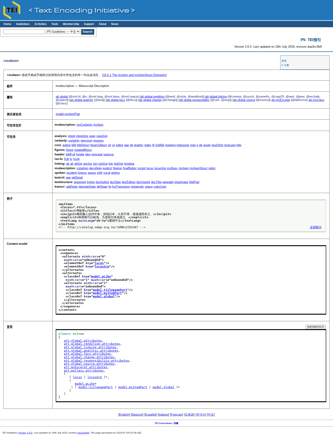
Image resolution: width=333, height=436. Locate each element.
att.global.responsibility (194, 100)
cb (109, 145)
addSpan (72, 186)
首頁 (284, 60)
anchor (87, 163)
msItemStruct (199, 168)
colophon (82, 168)
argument (80, 182)
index (147, 145)
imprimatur (181, 182)
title (238, 145)
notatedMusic (83, 150)
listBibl (159, 145)
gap (126, 145)
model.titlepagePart (110, 289)
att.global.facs (115, 100)
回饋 (176, 423)
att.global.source (244, 100)
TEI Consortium (163, 423)
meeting (170, 145)
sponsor (108, 154)
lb (153, 145)
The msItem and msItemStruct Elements (134, 75)
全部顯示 (316, 227)
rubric (212, 168)
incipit (141, 168)
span (92, 136)
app (68, 177)
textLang (230, 145)
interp (71, 136)
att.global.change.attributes (89, 357)
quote (206, 145)
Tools (54, 24)
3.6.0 (29, 432)
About (102, 24)
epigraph (168, 182)
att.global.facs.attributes (87, 353)
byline (91, 182)
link (111, 163)
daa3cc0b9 (83, 432)
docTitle (156, 182)
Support (89, 24)
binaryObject (98, 145)
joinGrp (103, 163)
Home (7, 24)
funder (80, 154)
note (193, 145)
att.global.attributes (83, 340)
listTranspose (121, 186)
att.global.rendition (152, 96)
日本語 (189, 414)
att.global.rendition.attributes (92, 343)
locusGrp (160, 168)
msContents (84, 124)
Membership (71, 24)
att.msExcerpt (280, 100)
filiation (117, 168)
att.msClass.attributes (84, 370)
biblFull (70, 154)
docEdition (128, 182)
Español (150, 414)
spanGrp (101, 136)
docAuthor (102, 182)
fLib (66, 159)
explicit (107, 168)
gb (131, 145)
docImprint (143, 182)
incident (72, 172)
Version (22, 432)
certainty (74, 140)
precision (86, 140)
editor (119, 145)
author (67, 145)
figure (69, 150)
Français (176, 414)
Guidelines (23, 24)
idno (88, 154)
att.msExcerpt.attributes (85, 367)
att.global (62, 96)
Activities (40, 24)
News (114, 24)
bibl (74, 145)
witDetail (77, 177)
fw (109, 186)
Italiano (163, 414)
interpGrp (82, 136)
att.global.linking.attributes (90, 347)
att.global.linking (216, 96)
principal (97, 154)
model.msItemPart (68, 114)
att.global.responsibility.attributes (96, 360)
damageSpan (87, 186)
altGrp (78, 163)
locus (149, 168)
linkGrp (118, 163)
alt (71, 163)
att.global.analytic (81, 100)
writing (115, 172)
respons (98, 140)
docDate (115, 182)
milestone (182, 145)
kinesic (82, 172)
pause (92, 172)
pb (200, 145)
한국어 (200, 414)
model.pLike (101, 276)
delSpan (102, 186)
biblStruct (83, 145)
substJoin (160, 186)
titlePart (194, 182)
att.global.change (150, 100)
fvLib (76, 159)
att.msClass (316, 100)
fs (71, 159)
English (124, 414)
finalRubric (130, 168)
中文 (211, 414)
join (95, 163)
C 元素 (285, 65)
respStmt (217, 145)
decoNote (95, 168)
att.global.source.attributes (89, 363)
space (149, 186)
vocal (106, 172)
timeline (129, 163)
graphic (138, 145)
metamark (137, 186)
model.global (104, 296)
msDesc (172, 168)
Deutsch (137, 414)
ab (67, 163)
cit (113, 145)
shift (99, 172)
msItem (98, 124)
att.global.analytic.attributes (91, 350)
